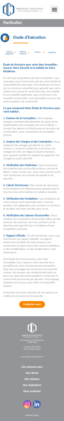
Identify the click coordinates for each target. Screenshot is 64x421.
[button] (54, 9)
